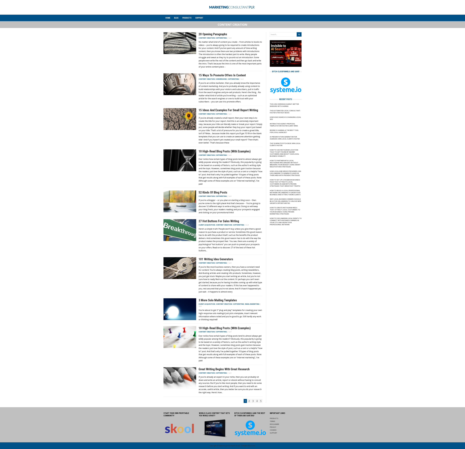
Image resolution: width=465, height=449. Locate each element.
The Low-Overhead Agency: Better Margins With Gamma (284, 105)
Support (199, 18)
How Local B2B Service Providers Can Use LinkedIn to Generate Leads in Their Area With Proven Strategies (285, 173)
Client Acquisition (207, 225)
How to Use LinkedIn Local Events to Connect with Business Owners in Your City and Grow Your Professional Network (286, 221)
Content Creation (207, 38)
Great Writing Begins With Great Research (224, 369)
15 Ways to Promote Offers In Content (222, 75)
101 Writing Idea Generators (216, 259)
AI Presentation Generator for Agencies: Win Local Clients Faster (285, 138)
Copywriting (221, 38)
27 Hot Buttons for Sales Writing (219, 221)
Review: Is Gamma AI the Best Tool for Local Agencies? (284, 131)
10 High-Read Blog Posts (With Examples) (225, 151)
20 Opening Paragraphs (213, 34)
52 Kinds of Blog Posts (213, 192)
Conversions (221, 79)
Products (186, 18)
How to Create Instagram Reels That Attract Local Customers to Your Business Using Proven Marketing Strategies (285, 211)
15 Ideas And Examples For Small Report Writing (228, 110)
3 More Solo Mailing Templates (218, 300)
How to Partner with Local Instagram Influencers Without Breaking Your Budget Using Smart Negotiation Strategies (285, 163)
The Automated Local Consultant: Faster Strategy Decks (285, 112)
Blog (176, 18)
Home (167, 18)
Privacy (273, 427)
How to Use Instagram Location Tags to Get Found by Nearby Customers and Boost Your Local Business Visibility (284, 153)
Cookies (273, 430)
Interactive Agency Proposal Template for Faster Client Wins (284, 125)
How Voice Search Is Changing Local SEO (285, 118)
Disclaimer (274, 424)
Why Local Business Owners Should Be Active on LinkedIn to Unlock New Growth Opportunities (285, 201)
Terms (272, 421)
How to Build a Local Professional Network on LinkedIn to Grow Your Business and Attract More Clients (285, 192)
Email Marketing (252, 304)
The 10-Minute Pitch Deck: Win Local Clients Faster (285, 144)
